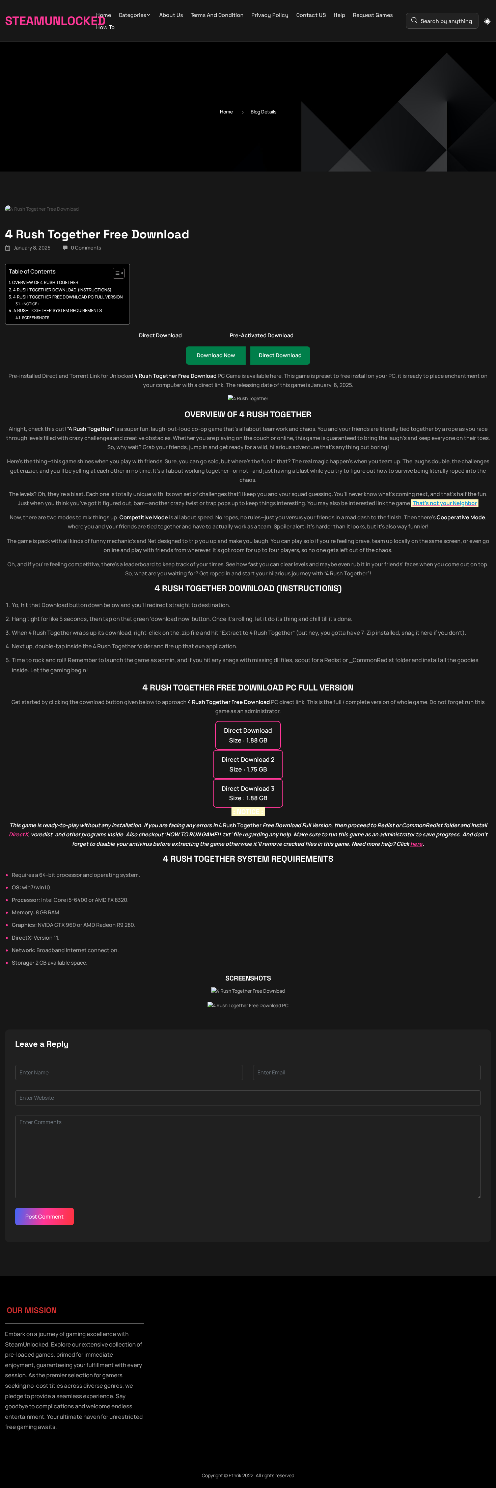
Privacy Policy (269, 15)
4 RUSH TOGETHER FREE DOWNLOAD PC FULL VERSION (68, 297)
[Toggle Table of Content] (115, 273)
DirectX (18, 834)
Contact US (311, 15)
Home (103, 15)
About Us (171, 15)
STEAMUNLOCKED (41, 21)
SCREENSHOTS (35, 317)
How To (105, 27)
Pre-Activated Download (262, 335)
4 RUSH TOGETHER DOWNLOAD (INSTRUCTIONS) (62, 290)
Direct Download (160, 335)
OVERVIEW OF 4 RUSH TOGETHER (45, 282)
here (416, 843)
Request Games (373, 15)
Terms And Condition (217, 15)
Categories (132, 15)
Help (339, 15)
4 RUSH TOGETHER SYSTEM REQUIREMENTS (57, 310)
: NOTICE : (30, 303)
